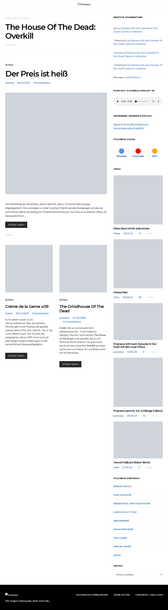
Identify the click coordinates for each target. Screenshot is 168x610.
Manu (117, 233)
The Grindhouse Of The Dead (81, 308)
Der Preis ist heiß (36, 73)
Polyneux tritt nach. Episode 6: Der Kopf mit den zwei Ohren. (135, 345)
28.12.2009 (22, 313)
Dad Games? (134, 77)
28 (139, 297)
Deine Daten (122, 594)
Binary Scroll (123, 486)
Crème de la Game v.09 (26, 306)
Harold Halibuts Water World (132, 462)
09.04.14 (132, 415)
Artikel (9, 64)
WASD (117, 555)
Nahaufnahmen (123, 529)
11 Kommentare (72, 321)
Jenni (116, 467)
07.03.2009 (79, 317)
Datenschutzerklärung (92, 594)
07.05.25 (127, 467)
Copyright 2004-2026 (149, 594)
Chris (116, 297)
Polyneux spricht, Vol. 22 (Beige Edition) (138, 410)
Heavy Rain (120, 292)
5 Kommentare (40, 313)
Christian (118, 52)
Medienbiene (121, 520)
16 (144, 415)
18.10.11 (128, 233)
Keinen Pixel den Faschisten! (132, 503)
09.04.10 (128, 297)
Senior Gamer (122, 546)
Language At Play (125, 512)
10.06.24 (132, 351)
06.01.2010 (23, 82)
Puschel (9, 82)
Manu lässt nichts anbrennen (132, 228)
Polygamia (120, 538)
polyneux (64, 317)
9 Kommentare (41, 82)
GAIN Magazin (122, 495)
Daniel (8, 313)
